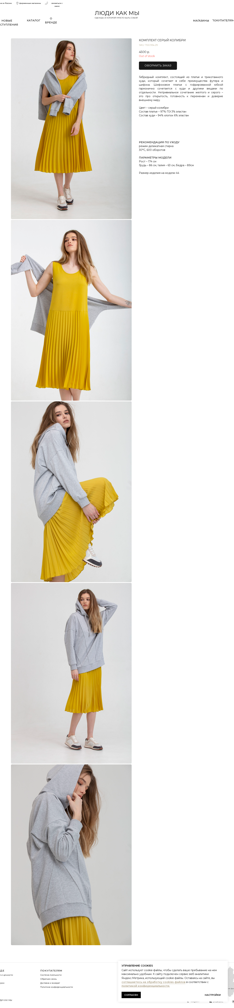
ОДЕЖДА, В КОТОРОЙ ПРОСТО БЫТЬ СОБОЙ (116, 18)
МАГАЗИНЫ (201, 20)
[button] (158, 66)
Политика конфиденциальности (56, 987)
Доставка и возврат (50, 983)
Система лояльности (51, 975)
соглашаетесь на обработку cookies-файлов (154, 982)
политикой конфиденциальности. (146, 986)
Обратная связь (48, 979)
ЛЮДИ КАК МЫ (117, 13)
